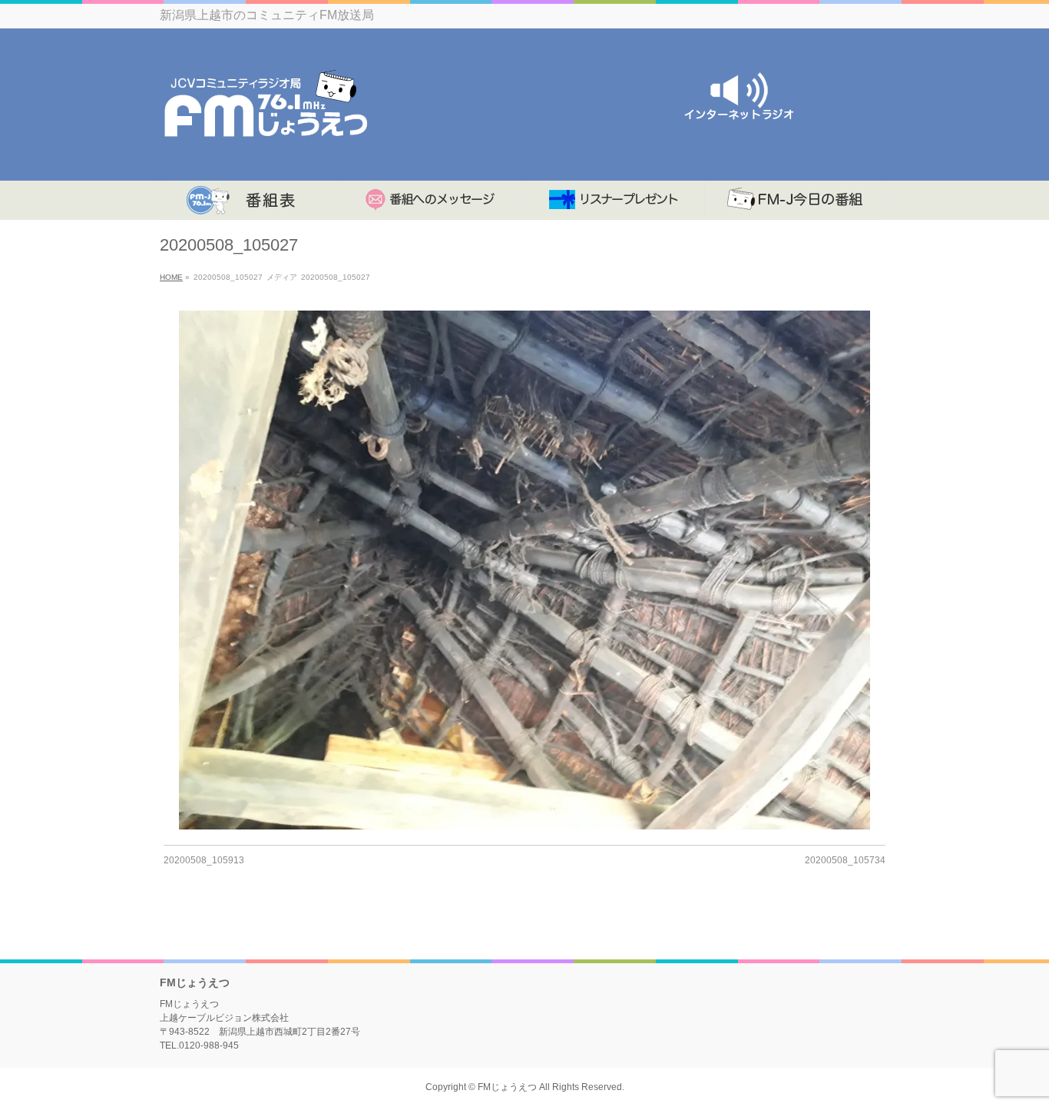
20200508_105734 (845, 860)
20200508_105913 (204, 860)
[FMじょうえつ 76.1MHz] (265, 151)
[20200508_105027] (524, 570)
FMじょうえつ (507, 1087)
